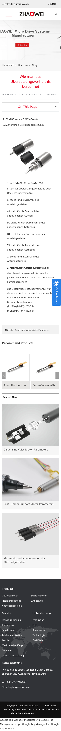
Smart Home (8, 630)
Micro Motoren (39, 596)
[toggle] (8, 14)
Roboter (6, 640)
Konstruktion (39, 630)
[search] (55, 14)
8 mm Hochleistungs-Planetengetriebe (27, 385)
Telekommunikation (12, 635)
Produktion (38, 620)
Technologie (39, 635)
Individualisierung (11, 620)
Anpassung (37, 601)
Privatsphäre (50, 706)
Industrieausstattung (13, 656)
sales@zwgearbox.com (17, 4)
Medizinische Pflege (12, 646)
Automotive (8, 625)
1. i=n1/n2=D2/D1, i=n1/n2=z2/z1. (20, 119)
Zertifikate (38, 640)
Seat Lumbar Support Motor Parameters (29, 504)
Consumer (7, 651)
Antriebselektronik (12, 606)
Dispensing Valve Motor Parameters (32, 330)
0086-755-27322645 (16, 682)
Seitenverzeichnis (50, 710)
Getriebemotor (10, 596)
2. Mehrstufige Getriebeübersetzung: (23, 125)
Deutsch (52, 4)
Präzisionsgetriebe (11, 601)
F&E (35, 625)
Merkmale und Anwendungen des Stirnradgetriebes (24, 560)
